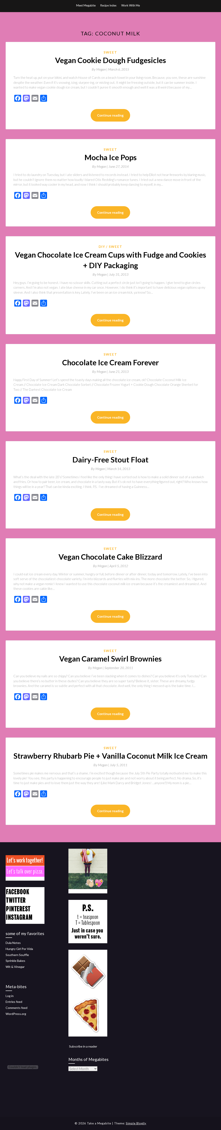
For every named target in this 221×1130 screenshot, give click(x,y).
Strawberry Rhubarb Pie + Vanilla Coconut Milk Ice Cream (110, 755)
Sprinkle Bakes (15, 960)
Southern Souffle (17, 955)
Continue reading (110, 115)
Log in (10, 996)
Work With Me (130, 5)
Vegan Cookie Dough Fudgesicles (110, 60)
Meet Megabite (86, 5)
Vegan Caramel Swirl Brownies (110, 658)
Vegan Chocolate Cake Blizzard (110, 556)
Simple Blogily (136, 1123)
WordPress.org (16, 1014)
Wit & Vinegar (15, 967)
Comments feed (16, 1008)
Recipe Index (108, 5)
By (100, 69)
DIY (102, 246)
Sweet (110, 52)
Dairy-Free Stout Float (110, 459)
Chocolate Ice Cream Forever (110, 362)
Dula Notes (13, 943)
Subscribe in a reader (83, 1046)
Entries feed (14, 1001)
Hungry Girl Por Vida (19, 949)
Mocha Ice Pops (110, 157)
